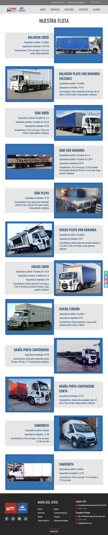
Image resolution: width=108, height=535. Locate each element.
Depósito (56, 509)
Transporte (57, 517)
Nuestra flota (41, 513)
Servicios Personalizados (60, 513)
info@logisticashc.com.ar (85, 523)
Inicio (43, 9)
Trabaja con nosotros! (57, 2)
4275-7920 (94, 2)
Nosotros (40, 509)
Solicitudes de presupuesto (76, 2)
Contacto (83, 9)
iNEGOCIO (54, 531)
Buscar (96, 9)
